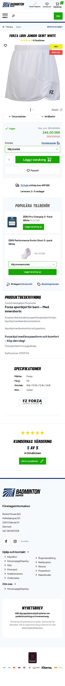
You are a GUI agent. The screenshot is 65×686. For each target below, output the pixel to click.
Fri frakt (25, 185)
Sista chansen (53, 136)
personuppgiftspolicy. (32, 628)
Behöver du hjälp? (55, 27)
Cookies (25, 541)
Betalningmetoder (50, 284)
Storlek (9, 142)
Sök (58, 16)
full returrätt (26, 284)
